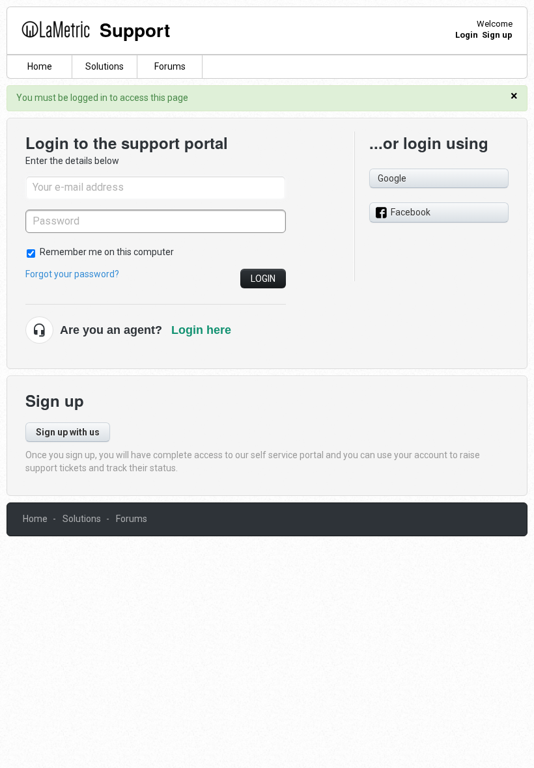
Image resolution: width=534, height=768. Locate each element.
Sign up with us (68, 432)
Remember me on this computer (107, 252)
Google (392, 178)
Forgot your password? (72, 274)
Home (39, 66)
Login (263, 278)
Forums (170, 66)
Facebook (410, 212)
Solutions (104, 66)
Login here (201, 329)
